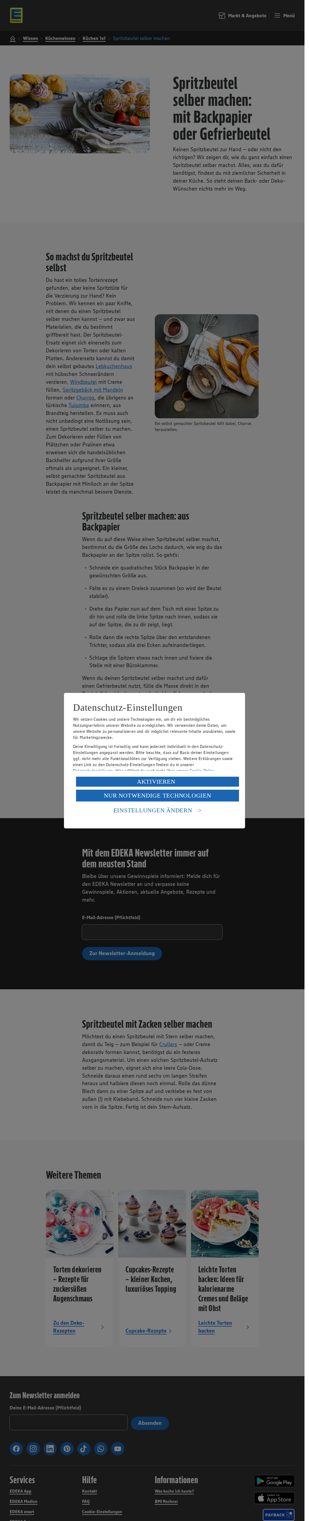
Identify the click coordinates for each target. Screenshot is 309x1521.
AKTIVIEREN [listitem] (156, 781)
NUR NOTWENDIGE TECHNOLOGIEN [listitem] (157, 795)
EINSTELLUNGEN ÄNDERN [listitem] (152, 810)
